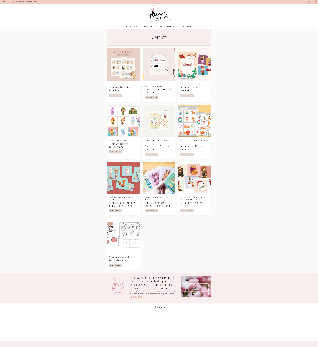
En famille (145, 26)
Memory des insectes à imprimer (158, 91)
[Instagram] (312, 2)
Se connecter (31, 1)
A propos (136, 26)
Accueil (128, 26)
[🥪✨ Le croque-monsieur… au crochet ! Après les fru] (79, 325)
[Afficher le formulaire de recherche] (211, 26)
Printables (181, 26)
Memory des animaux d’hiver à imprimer (122, 204)
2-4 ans (111, 84)
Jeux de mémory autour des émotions (157, 204)
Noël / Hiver (149, 142)
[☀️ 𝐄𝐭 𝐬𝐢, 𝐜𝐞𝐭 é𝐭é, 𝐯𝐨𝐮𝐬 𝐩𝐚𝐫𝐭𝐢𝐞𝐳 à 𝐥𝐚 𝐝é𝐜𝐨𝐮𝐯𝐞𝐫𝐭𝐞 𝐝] (292, 325)
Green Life (154, 26)
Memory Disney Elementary (118, 145)
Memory (131, 84)
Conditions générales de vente (181, 344)
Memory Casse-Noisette (189, 88)
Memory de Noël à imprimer (191, 147)
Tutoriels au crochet (167, 26)
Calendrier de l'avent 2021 (124, 197)
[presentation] (123, 64)
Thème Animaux (157, 86)
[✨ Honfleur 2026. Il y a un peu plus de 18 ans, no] (185, 325)
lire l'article (116, 95)
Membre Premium (121, 84)
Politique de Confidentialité (159, 344)
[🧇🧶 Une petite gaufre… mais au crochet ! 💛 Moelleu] (26, 325)
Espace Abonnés (8, 1)
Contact (190, 26)
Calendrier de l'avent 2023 (189, 84)
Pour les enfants (122, 254)
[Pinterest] (310, 2)
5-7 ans (153, 84)
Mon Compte (20, 1)
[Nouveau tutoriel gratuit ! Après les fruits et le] (239, 325)
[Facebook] (307, 2)
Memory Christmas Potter (192, 204)
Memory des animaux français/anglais (122, 259)
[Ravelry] (315, 2)
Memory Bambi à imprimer (119, 88)
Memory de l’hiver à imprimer (157, 147)
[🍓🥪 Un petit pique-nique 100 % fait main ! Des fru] (132, 325)
